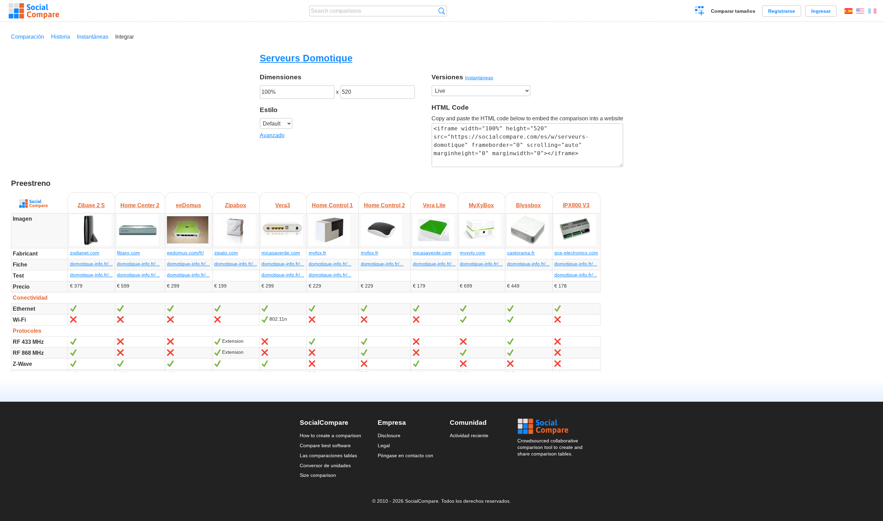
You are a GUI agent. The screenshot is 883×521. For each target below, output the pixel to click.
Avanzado (272, 135)
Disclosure (389, 435)
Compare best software (325, 445)
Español (848, 11)
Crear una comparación (699, 12)
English (860, 11)
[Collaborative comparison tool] (34, 11)
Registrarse (781, 11)
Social (550, 426)
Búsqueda (441, 11)
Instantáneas (92, 37)
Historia (60, 37)
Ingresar (821, 11)
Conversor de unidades (325, 465)
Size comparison (318, 475)
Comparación (27, 37)
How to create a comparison (330, 435)
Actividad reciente (469, 435)
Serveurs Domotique (306, 58)
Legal (384, 445)
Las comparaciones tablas (328, 455)
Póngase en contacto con (405, 455)
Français (872, 11)
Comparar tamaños (733, 11)
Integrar (124, 37)
